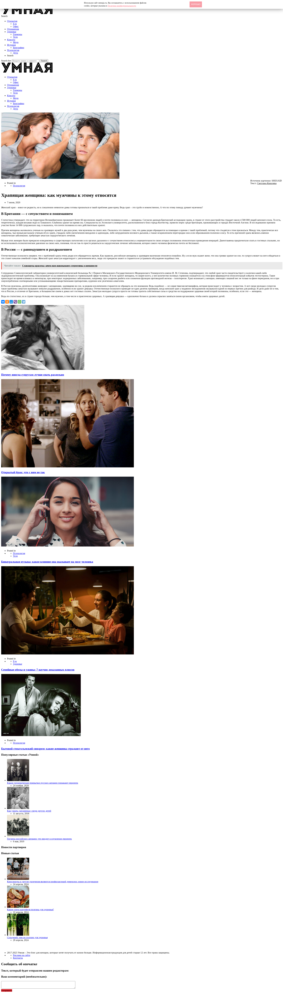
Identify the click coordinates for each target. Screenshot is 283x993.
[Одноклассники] (7, 302)
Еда (15, 24)
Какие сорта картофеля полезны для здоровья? (30, 909)
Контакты (18, 958)
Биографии (18, 47)
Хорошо (195, 4)
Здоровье (11, 31)
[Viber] (15, 302)
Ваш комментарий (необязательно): (24, 976)
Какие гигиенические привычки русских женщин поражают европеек (42, 783)
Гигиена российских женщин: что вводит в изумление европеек (39, 839)
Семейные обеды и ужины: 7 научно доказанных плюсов (37, 669)
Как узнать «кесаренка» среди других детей (29, 811)
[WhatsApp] (19, 302)
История (11, 45)
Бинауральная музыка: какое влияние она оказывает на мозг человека (47, 561)
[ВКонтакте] (3, 302)
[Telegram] (23, 302)
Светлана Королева (267, 183)
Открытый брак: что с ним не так (23, 472)
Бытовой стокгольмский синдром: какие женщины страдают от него (45, 748)
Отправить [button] (6, 990)
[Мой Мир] (11, 302)
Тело (15, 37)
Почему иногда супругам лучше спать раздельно (32, 374)
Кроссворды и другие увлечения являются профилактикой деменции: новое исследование (52, 881)
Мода (15, 42)
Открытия (12, 21)
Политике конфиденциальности (122, 6)
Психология (13, 50)
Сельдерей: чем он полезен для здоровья (27, 937)
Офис (16, 26)
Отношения (13, 29)
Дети (15, 53)
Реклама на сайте (21, 955)
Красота (11, 39)
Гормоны (17, 34)
